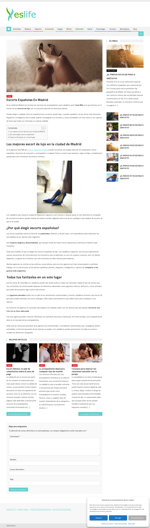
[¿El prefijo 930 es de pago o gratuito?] (112, 137)
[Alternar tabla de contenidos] (42, 128)
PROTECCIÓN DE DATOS (41, 509)
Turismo (112, 29)
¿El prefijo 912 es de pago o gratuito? (132, 156)
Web (11, 479)
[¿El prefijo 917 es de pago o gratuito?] (112, 116)
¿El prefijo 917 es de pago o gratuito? (132, 116)
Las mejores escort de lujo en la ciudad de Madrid (27, 131)
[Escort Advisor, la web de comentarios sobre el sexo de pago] (21, 353)
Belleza (28, 29)
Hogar (60, 29)
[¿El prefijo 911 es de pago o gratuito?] (112, 177)
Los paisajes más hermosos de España (91, 414)
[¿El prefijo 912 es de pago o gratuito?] (112, 157)
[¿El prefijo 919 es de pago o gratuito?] (112, 147)
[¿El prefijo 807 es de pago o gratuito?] (112, 126)
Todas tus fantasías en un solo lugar (22, 137)
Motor (69, 29)
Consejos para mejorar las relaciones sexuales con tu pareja (84, 371)
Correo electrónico (17, 469)
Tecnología (100, 29)
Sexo (135, 29)
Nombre (13, 459)
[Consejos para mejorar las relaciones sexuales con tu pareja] (87, 353)
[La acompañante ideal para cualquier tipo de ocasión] (54, 353)
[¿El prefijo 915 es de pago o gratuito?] (125, 56)
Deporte (38, 29)
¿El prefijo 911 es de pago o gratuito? (132, 177)
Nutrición (79, 29)
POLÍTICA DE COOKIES (62, 509)
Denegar (118, 518)
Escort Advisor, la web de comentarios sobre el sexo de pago (20, 371)
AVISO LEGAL (23, 509)
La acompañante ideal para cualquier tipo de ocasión (52, 370)
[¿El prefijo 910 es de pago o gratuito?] (112, 167)
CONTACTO (11, 509)
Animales (17, 29)
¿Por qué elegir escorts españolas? (22, 134)
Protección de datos (120, 523)
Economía (49, 29)
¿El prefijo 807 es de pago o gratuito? (132, 126)
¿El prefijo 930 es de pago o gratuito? (132, 136)
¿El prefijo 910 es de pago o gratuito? (132, 167)
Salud (89, 29)
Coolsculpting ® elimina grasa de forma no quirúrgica (20, 414)
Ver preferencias (137, 518)
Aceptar (99, 518)
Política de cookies (107, 523)
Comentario (15, 436)
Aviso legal (131, 523)
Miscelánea (124, 29)
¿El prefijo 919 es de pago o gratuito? (132, 146)
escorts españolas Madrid (37, 149)
